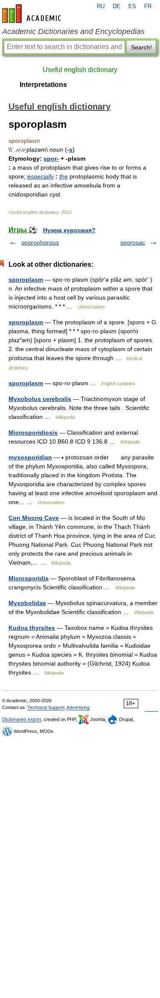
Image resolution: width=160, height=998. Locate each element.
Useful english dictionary (80, 69)
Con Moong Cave (34, 517)
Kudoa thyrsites (32, 627)
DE (116, 6)
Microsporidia (29, 578)
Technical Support (45, 707)
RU (101, 6)
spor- (51, 158)
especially (40, 176)
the (63, 176)
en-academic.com (33, 13)
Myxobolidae (27, 603)
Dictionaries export (21, 719)
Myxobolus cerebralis (40, 398)
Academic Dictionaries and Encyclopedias (73, 31)
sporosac (132, 242)
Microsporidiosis (33, 432)
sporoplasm (26, 279)
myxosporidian (30, 457)
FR (147, 6)
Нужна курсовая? (69, 230)
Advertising (78, 707)
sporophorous (40, 242)
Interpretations (43, 84)
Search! (141, 47)
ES (132, 6)
